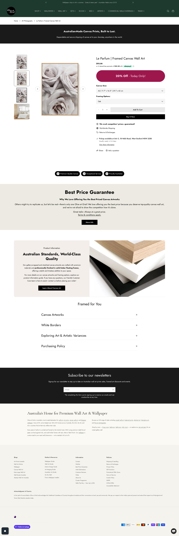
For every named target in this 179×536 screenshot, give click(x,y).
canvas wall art (74, 420)
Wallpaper (17, 467)
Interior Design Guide (51, 467)
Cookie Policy (110, 478)
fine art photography (100, 423)
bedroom (112, 427)
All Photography (27, 21)
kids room (125, 427)
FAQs (77, 475)
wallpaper (81, 433)
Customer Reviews (81, 472)
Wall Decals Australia (20, 475)
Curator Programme (81, 480)
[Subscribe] (113, 389)
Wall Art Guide (49, 464)
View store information (106, 145)
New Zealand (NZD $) (25, 517)
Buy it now (130, 117)
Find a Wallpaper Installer (52, 478)
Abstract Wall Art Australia (21, 478)
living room (105, 427)
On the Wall (48, 475)
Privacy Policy (110, 467)
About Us (78, 478)
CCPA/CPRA (110, 483)
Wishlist (78, 464)
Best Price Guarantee (81, 467)
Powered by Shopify (39, 522)
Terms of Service (111, 475)
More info (89, 222)
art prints (66, 420)
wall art (61, 420)
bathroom (118, 427)
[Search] (168, 11)
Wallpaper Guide (49, 461)
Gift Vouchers (110, 470)
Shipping (111, 128)
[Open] (5, 530)
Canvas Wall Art (18, 470)
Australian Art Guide (50, 472)
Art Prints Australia (19, 461)
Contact (78, 461)
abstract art (137, 420)
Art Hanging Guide (50, 469)
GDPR (108, 480)
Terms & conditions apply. (89, 214)
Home (16, 21)
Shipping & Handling (112, 461)
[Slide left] (37, 88)
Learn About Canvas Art (51, 288)
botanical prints (129, 420)
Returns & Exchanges (107, 132)
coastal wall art (120, 420)
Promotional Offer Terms (113, 472)
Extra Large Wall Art (19, 472)
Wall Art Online (18, 464)
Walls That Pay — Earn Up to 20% (85, 483)
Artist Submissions (81, 470)
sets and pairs (142, 427)
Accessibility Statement (112, 486)
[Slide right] (82, 88)
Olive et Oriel (26, 522)
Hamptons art (145, 420)
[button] (46, 2)
